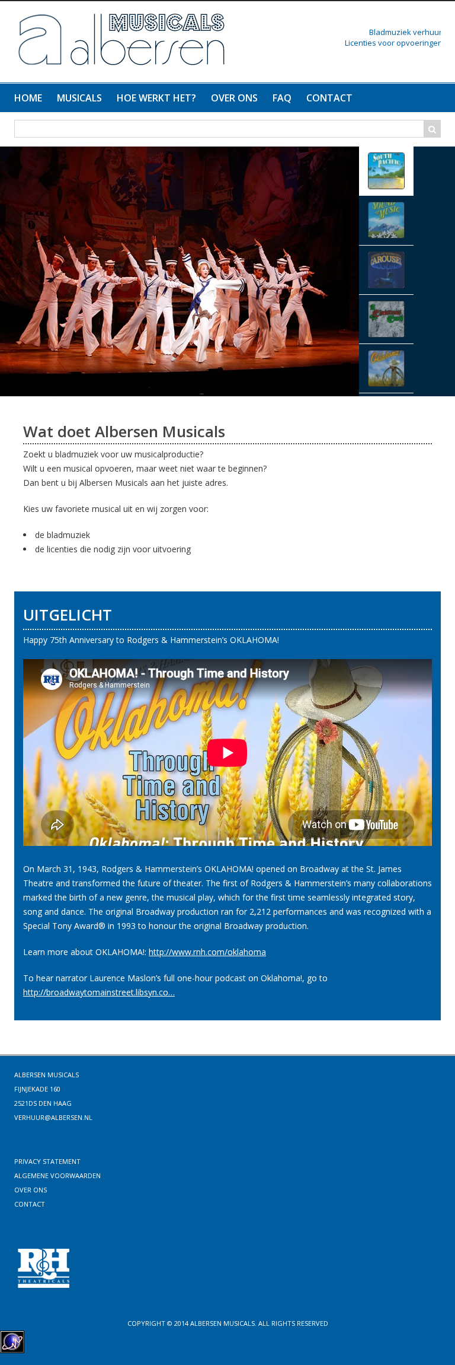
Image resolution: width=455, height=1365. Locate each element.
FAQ (282, 97)
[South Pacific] (179, 270)
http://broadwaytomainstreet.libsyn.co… (99, 992)
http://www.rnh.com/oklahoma (207, 951)
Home (28, 97)
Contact (329, 97)
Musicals (79, 97)
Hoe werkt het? (156, 97)
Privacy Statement (47, 1161)
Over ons (234, 97)
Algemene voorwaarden (57, 1175)
